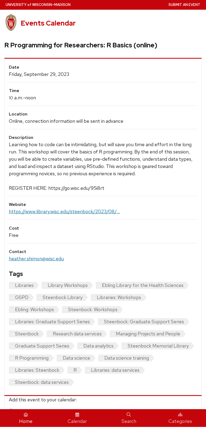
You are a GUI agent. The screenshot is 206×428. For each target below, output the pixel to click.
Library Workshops (68, 285)
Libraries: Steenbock (37, 370)
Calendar (77, 421)
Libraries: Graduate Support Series (52, 321)
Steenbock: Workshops (92, 309)
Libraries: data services (115, 370)
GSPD (21, 297)
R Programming (32, 358)
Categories (180, 421)
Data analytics (98, 346)
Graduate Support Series (42, 346)
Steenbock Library (63, 297)
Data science (76, 358)
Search (129, 421)
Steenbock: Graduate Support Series (144, 321)
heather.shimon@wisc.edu (36, 258)
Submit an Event (184, 4)
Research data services (77, 334)
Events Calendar (48, 23)
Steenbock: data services (42, 382)
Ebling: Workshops (34, 309)
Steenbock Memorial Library (158, 346)
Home (25, 421)
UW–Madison (38, 4)
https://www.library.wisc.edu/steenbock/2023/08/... (64, 211)
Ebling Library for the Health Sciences (142, 285)
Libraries (24, 285)
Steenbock (27, 334)
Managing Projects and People (148, 334)
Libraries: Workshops (119, 297)
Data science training (126, 358)
